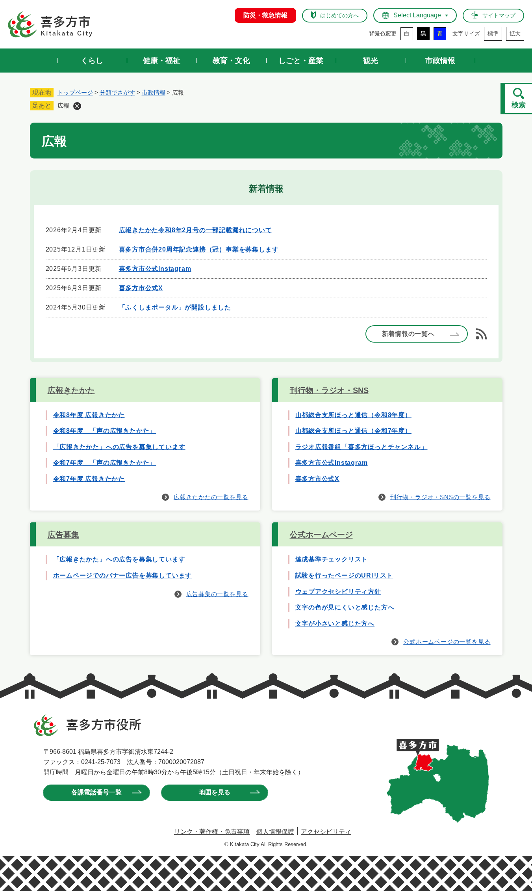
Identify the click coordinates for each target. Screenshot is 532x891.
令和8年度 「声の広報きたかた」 (104, 430)
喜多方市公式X (141, 288)
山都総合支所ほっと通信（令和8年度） (353, 415)
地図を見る (214, 792)
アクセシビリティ (326, 831)
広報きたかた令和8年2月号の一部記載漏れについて (195, 230)
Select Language (417, 15)
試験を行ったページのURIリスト (344, 575)
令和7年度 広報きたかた (89, 478)
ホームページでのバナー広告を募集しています (122, 575)
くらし (92, 60)
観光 (370, 60)
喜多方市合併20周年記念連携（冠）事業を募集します (199, 249)
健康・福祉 (161, 60)
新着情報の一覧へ (408, 333)
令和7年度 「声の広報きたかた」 (104, 462)
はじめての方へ (339, 15)
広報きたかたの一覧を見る (211, 497)
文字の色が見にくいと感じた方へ (345, 607)
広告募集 (63, 534)
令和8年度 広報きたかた (89, 415)
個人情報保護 (275, 831)
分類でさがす (117, 92)
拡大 (515, 33)
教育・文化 (231, 60)
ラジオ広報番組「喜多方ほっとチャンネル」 (361, 447)
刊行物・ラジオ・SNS (329, 390)
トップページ (75, 92)
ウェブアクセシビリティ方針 (338, 591)
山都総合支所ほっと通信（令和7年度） (353, 430)
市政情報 (440, 60)
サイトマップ (498, 15)
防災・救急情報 (265, 15)
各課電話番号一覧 (96, 792)
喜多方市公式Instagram (155, 268)
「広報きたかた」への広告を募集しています (119, 447)
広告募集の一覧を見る (217, 594)
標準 (493, 33)
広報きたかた (71, 390)
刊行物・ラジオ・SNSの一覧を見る (440, 497)
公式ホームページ (321, 534)
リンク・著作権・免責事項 (212, 831)
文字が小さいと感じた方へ (335, 623)
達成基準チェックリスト (331, 559)
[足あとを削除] (77, 106)
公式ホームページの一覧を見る (446, 641)
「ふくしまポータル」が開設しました (175, 307)
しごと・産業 (300, 60)
